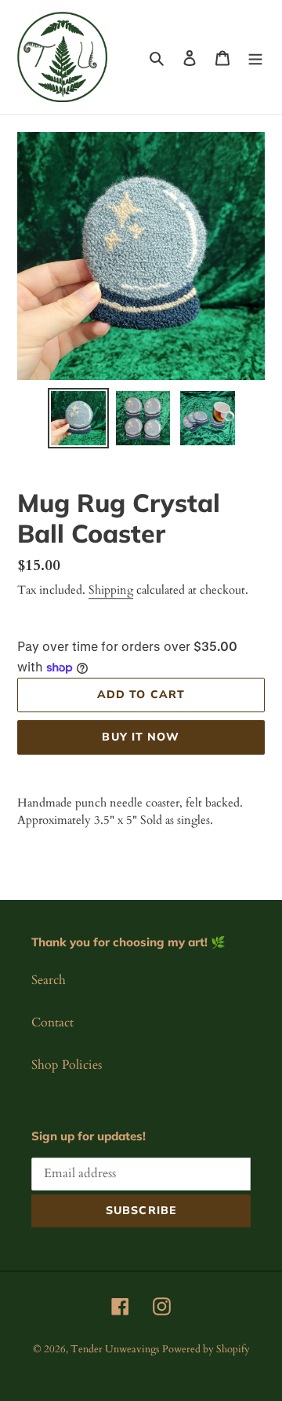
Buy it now (140, 737)
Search (48, 980)
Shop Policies (66, 1065)
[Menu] (255, 56)
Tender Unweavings (114, 1349)
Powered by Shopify (206, 1349)
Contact (52, 1022)
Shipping (111, 590)
